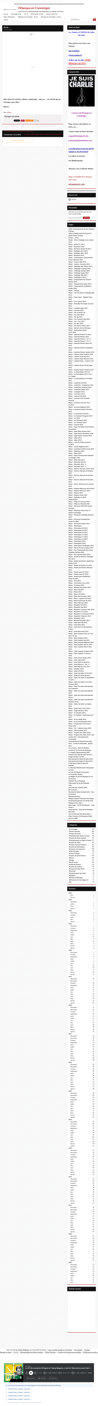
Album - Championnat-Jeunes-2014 (79, 284)
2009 (70, 1262)
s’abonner (32, 1378)
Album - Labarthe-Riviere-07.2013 (79, 334)
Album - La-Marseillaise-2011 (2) (79, 372)
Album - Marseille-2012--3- (77, 466)
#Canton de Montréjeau (76, 847)
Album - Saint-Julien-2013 (76, 660)
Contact (6, 20)
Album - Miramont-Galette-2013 (79, 523)
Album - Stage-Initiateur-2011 (78, 710)
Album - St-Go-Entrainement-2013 (79, 721)
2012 (70, 1177)
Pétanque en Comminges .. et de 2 (28, 17)
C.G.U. (16, 1352)
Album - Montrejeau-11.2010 (78, 534)
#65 (70, 882)
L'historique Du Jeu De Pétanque (78, 783)
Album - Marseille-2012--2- (77, 464)
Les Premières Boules (75, 774)
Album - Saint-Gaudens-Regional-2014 (81, 642)
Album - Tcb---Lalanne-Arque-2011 (79, 728)
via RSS (73, 199)
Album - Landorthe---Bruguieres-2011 (80, 385)
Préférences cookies (90, 1352)
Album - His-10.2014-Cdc (76, 312)
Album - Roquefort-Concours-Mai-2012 (81, 609)
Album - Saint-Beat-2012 (76, 625)
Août (71, 917)
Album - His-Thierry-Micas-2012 (79, 325)
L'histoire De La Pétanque (76, 781)
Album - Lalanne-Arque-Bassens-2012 (80, 359)
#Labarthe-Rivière (75, 864)
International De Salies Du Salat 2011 (80, 761)
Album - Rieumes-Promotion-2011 (79, 587)
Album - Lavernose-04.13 (76, 394)
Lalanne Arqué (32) (51, 14)
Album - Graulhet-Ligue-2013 (78, 308)
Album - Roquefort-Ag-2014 (77, 607)
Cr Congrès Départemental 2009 (79, 752)
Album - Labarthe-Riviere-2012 (78, 337)
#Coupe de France (75, 833)
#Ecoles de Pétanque (75, 877)
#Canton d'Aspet (74, 853)
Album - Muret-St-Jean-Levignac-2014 (81, 548)
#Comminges (73, 829)
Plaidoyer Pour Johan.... (76, 803)
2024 (70, 893)
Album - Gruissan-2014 (76, 310)
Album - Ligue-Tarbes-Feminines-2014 (80, 433)
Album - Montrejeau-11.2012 (78, 537)
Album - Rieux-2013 (75, 592)
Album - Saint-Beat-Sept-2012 (78, 631)
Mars (72, 906)
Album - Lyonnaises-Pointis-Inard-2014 (81, 449)
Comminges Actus (16, 14)
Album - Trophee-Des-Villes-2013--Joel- (81, 735)
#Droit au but (73, 862)
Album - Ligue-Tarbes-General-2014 (80, 436)
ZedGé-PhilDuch (23, 1350)
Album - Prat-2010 (74, 581)
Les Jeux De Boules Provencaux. (78, 772)
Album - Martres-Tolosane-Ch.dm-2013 (81, 469)
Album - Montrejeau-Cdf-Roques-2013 (81, 545)
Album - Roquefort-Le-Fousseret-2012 (81, 614)
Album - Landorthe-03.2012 (77, 383)
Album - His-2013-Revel (76, 315)
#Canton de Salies (75, 842)
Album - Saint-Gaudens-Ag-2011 (79, 640)
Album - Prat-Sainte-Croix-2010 (78, 583)
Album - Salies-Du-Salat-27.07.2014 (80, 673)
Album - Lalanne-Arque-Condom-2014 (81, 370)
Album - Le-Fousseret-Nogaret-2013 (80, 416)
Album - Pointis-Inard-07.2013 (78, 572)
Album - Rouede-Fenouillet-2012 (79, 620)
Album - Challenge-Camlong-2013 (79, 268)
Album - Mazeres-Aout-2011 (77, 495)
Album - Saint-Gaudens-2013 (77, 638)
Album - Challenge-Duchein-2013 (79, 271)
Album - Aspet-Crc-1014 (76, 244)
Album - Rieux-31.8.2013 (76, 594)
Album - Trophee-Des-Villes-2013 (79, 732)
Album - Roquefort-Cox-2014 (78, 611)
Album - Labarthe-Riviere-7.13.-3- (79, 341)
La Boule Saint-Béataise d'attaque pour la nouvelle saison (18, 131)
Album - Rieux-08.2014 (76, 589)
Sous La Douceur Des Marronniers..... (80, 814)
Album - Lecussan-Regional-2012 (79, 407)
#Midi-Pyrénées (74, 851)
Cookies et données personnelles (69, 1352)
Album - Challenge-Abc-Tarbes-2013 (80, 266)
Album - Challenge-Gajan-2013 (78, 273)
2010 (70, 1234)
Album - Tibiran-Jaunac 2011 (77, 730)
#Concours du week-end (77, 849)
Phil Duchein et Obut (37, 14)
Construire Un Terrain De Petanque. (79, 750)
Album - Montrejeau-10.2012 (78, 532)
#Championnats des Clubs (77, 873)
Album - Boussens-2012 (76, 255)
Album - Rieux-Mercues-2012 (78, 603)
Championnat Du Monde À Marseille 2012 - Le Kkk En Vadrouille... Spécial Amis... (80, 744)
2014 (70, 1119)
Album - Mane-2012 (75, 453)
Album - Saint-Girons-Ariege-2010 (79, 658)
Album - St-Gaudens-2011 (77, 713)
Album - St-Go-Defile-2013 (77, 719)
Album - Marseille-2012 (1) (77, 462)
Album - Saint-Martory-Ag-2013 (79, 662)
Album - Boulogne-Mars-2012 (78, 253)
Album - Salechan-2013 (76, 669)
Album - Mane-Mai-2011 (76, 460)
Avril (71, 941)
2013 (70, 1148)
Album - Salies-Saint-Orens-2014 (79, 708)
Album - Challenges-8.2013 (77, 277)
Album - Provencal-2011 (76, 585)
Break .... (7, 27)
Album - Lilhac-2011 (75, 438)
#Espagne (72, 875)
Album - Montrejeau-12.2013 (78, 539)
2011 (70, 1205)
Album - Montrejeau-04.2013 (78, 530)
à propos (54, 1378)
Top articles (78, 1350)
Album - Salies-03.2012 (76, 671)
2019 (70, 976)
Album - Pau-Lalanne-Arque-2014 (79, 554)
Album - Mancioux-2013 (76, 451)
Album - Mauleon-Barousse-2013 (79, 491)
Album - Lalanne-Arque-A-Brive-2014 (80, 354)
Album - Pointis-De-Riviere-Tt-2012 (80, 565)
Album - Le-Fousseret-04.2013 (78, 414)
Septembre (73, 930)
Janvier (72, 948)
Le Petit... (71, 770)
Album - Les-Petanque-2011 (77, 420)
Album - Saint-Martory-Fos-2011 (79, 666)
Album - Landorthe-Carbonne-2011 (80, 387)
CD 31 (26, 14)
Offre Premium (50, 1352)
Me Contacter (72, 790)
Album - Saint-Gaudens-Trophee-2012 (80, 651)
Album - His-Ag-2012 (75, 317)
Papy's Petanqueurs (9, 17)
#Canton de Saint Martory (77, 855)
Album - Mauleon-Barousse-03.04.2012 (81, 488)
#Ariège (71, 860)
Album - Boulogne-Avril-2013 (78, 251)
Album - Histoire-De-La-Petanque (79, 328)
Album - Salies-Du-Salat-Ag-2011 (79, 675)
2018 (70, 1005)
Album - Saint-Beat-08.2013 (77, 622)
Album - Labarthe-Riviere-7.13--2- (79, 339)
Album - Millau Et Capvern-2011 (79, 501)
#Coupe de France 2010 (76, 869)
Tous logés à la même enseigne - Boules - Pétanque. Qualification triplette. (42, 134)
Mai (71, 919)
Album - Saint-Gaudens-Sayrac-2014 (80, 644)
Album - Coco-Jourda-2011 (77, 301)
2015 (70, 1091)
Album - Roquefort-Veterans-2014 (79, 616)
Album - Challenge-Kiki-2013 (77, 275)
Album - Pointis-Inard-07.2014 (78, 574)
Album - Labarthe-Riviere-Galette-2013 (81, 352)
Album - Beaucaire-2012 (76, 246)
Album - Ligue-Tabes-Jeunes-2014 (79, 431)
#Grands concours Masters (77, 845)
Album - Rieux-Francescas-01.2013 (79, 600)
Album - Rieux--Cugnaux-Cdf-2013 (79, 598)
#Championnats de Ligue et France (80, 840)
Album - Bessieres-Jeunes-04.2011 (79, 249)
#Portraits (72, 871)
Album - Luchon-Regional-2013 (78, 446)
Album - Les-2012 (74, 418)
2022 (70, 910)
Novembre (73, 952)
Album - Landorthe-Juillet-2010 (78, 389)
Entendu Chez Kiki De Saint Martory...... (81, 754)
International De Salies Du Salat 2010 (80, 759)
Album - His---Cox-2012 (76, 321)
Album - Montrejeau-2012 (77, 541)
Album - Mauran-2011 (75, 493)
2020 (70, 950)
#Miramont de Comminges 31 (78, 880)
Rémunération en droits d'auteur (31, 1352)
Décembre (73, 902)
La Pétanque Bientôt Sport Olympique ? (81, 768)
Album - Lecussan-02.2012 (77, 396)
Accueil (6, 14)
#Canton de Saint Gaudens (77, 838)
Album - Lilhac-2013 (75, 440)
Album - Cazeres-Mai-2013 (77, 262)
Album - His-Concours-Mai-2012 (79, 319)
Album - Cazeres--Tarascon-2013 (79, 264)
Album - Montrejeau (75, 526)
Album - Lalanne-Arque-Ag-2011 (79, 356)
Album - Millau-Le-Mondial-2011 (79, 504)
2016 (70, 1062)
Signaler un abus (6, 1352)
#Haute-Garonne (74, 831)
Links (70, 785)
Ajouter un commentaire (18, 140)
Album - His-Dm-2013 (75, 323)
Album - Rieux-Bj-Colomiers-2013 (79, 596)
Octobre (73, 915)
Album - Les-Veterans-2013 (77, 422)
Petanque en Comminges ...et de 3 (51, 17)
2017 (70, 1034)
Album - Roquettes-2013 (76, 618)
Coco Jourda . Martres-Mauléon (78, 748)
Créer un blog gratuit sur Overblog (60, 1350)
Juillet (72, 904)
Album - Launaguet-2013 (76, 392)
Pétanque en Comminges (34, 8)
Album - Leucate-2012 (75, 424)
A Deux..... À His (73, 238)
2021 (70, 924)
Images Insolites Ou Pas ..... (77, 757)
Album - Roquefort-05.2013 (77, 605)
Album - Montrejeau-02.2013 (78, 528)
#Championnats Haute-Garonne (79, 836)
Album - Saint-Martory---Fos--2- (79, 664)
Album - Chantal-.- (74, 290)
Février (72, 897)
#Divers (9, 112)
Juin (71, 895)
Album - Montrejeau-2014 (77, 543)
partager (43, 1378)
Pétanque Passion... (74, 796)
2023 (70, 899)
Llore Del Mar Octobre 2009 (77, 787)
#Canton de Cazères (75, 866)
